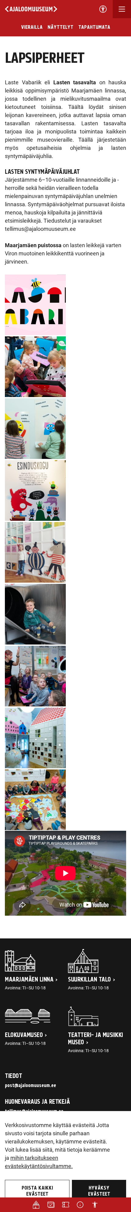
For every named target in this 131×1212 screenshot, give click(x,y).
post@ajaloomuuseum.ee (30, 1085)
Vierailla (32, 27)
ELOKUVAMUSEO (24, 1035)
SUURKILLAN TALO (89, 979)
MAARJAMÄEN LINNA (29, 979)
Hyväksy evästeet (99, 1191)
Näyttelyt (60, 27)
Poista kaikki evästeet (37, 1191)
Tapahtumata (94, 27)
